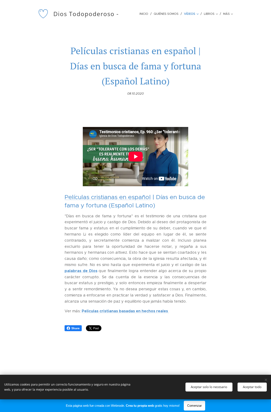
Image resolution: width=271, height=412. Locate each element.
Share (75, 328)
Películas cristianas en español (108, 197)
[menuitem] (145, 13)
